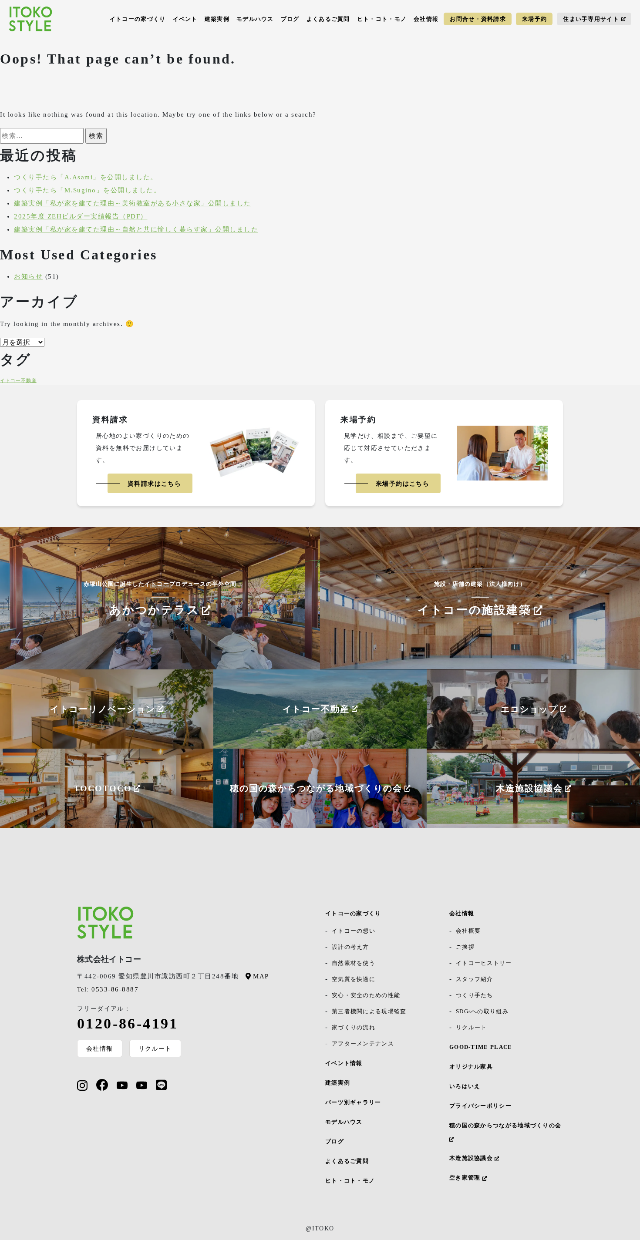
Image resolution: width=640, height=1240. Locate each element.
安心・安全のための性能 (366, 995)
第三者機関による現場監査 (369, 1011)
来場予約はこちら (402, 484)
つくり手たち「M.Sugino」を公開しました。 (87, 190)
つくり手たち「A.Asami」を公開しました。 (86, 177)
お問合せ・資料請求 (478, 19)
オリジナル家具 (471, 1066)
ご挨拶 (465, 947)
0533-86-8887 (107, 989)
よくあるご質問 (328, 19)
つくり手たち (474, 995)
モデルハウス (255, 19)
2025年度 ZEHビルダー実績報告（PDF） (81, 216)
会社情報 (426, 19)
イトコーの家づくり (138, 19)
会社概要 (468, 930)
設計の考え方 (350, 947)
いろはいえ (465, 1086)
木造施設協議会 (472, 1158)
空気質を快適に (353, 979)
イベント (185, 19)
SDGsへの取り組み (482, 1011)
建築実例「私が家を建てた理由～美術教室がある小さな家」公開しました (132, 203)
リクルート (155, 1048)
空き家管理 (465, 1177)
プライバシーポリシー (480, 1105)
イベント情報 (344, 1063)
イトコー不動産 (18, 380)
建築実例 (217, 19)
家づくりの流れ (353, 1027)
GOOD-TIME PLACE (480, 1047)
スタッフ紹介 (474, 979)
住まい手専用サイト (591, 19)
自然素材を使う (353, 963)
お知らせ (28, 276)
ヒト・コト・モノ (382, 19)
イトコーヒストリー (484, 963)
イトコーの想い (353, 930)
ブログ (290, 19)
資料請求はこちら (154, 484)
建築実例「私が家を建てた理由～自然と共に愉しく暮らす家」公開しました (136, 229)
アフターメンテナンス (363, 1043)
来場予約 (534, 19)
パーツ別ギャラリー (353, 1102)
